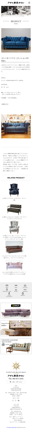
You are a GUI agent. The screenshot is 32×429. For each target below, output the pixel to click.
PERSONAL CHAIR (7, 291)
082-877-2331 (17, 379)
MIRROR (23, 295)
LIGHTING (25, 287)
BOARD (16, 291)
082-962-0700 (17, 411)
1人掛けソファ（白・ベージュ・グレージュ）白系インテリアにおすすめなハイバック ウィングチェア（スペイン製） (14, 237)
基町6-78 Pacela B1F (15, 407)
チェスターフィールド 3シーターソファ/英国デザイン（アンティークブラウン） (14, 256)
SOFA (7, 287)
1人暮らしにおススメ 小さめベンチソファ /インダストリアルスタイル (14, 217)
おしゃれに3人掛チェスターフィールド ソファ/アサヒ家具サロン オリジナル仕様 (14, 273)
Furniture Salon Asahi (11, 427)
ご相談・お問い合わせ (17, 382)
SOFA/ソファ (5, 104)
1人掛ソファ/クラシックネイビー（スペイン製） (14, 199)
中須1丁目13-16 (16, 389)
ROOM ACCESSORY (9, 296)
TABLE (15, 287)
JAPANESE (25, 291)
